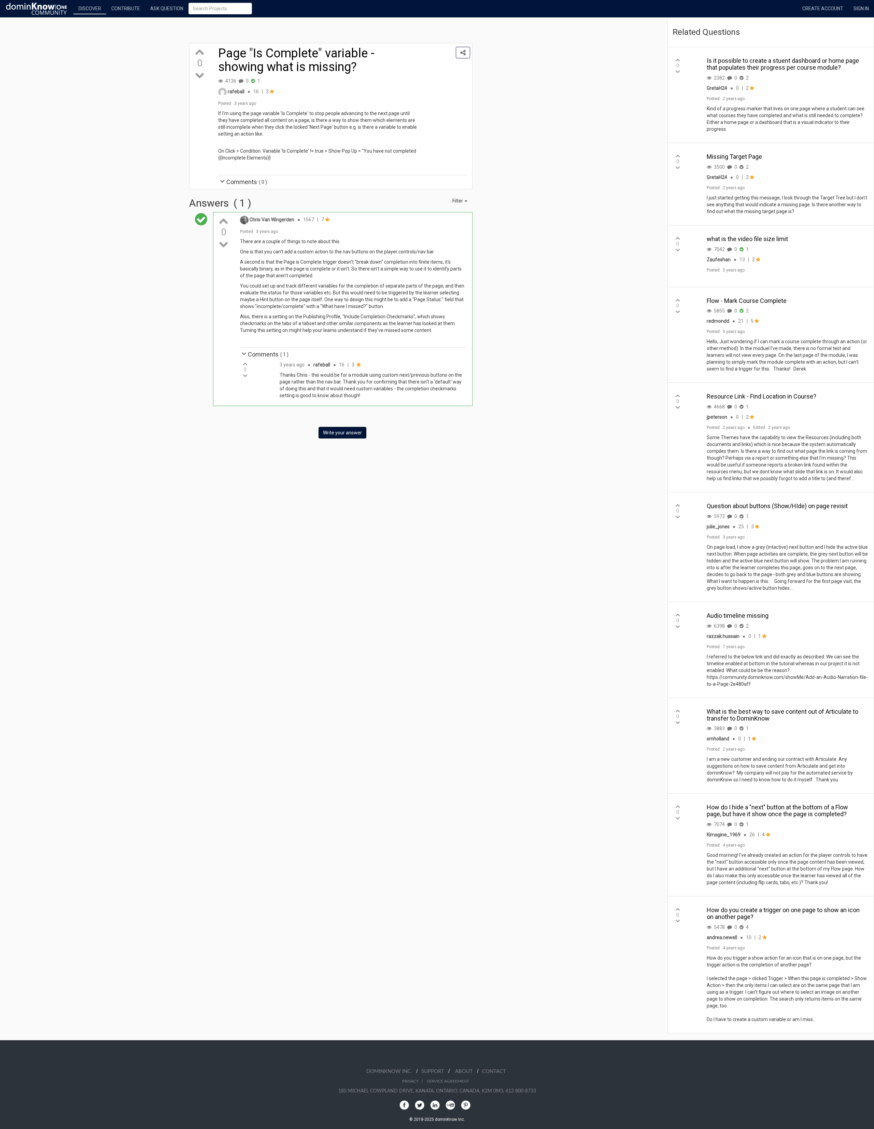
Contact (494, 1071)
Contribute (125, 8)
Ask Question (166, 8)
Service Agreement (448, 1081)
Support (434, 1071)
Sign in (861, 8)
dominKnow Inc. (391, 1071)
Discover (90, 8)
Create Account (822, 8)
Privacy (410, 1081)
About (466, 1071)
